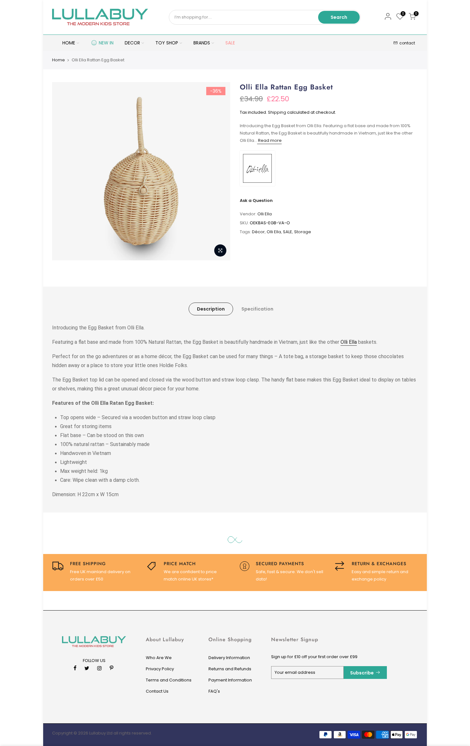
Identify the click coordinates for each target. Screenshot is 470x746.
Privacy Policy (160, 669)
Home (58, 60)
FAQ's (214, 691)
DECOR (132, 43)
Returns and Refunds (229, 669)
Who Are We (159, 658)
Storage (302, 232)
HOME (68, 43)
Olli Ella (264, 214)
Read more (269, 140)
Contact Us (157, 691)
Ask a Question (256, 200)
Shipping (277, 112)
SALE (230, 43)
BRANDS (201, 43)
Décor (258, 232)
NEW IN (106, 43)
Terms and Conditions (169, 680)
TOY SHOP (166, 43)
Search (339, 17)
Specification (257, 309)
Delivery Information (229, 658)
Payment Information (230, 680)
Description (211, 309)
